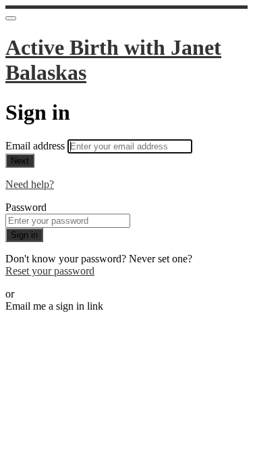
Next (20, 161)
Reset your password (49, 271)
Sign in (24, 235)
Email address (36, 145)
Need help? (29, 184)
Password (26, 207)
